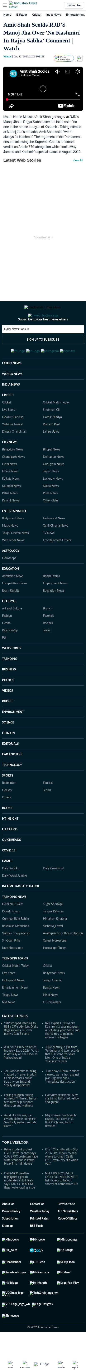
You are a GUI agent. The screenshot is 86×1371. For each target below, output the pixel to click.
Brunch (47, 629)
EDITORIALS (10, 764)
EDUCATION (10, 589)
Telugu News (10, 1015)
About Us (8, 1224)
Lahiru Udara (51, 452)
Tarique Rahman (53, 932)
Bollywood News (13, 538)
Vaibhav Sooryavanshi (16, 953)
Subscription (10, 1239)
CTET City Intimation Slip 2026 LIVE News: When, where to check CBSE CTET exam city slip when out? (61, 1177)
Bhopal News (51, 470)
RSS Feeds (36, 1246)
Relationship (10, 650)
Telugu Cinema (52, 1000)
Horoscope (9, 578)
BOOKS (7, 828)
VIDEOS (7, 711)
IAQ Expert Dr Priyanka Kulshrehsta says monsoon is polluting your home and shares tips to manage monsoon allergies (62, 1050)
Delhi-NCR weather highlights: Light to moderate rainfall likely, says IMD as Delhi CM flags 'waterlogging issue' (19, 1201)
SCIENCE (8, 743)
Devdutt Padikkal (13, 437)
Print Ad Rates (39, 1239)
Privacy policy (11, 1231)
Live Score (8, 430)
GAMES (7, 881)
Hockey (7, 810)
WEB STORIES (11, 668)
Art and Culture (12, 629)
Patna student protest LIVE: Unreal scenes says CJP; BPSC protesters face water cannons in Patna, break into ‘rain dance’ (21, 1177)
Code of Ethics (67, 1239)
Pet (4, 658)
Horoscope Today (54, 968)
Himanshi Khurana (55, 939)
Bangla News (51, 1008)
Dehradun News (53, 477)
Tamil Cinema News (55, 546)
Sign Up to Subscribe (43, 356)
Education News (53, 611)
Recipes (48, 643)
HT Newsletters (68, 1231)
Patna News (10, 513)
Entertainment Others (57, 560)
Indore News (10, 491)
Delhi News (9, 484)
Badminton (9, 803)
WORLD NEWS (12, 394)
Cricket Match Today (56, 423)
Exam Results (10, 611)
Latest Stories (15, 1036)
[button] (5, 5)
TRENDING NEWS (14, 917)
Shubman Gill (51, 430)
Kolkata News (11, 499)
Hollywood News (54, 538)
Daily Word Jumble (14, 896)
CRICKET (8, 415)
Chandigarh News (13, 477)
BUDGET (8, 721)
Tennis (47, 810)
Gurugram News (53, 484)
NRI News (8, 1022)
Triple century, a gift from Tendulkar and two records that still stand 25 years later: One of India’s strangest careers (62, 1074)
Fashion (7, 636)
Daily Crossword (53, 888)
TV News (48, 553)
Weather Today (39, 1231)
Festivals (48, 636)
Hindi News (50, 1015)
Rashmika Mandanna (15, 946)
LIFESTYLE (9, 621)
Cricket (36, 14)
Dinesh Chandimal (13, 452)
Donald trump (11, 932)
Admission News (12, 596)
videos (7, 56)
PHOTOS (8, 700)
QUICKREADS (11, 860)
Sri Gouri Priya (11, 961)
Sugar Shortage (53, 924)
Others (6, 817)
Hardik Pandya (52, 437)
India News (53, 14)
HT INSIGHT (10, 839)
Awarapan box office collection (63, 953)
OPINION (8, 753)
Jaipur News (51, 491)
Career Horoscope (54, 961)
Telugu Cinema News (15, 553)
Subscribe (74, 5)
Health (6, 643)
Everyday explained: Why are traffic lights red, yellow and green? (62, 1119)
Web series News (13, 560)
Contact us (37, 1224)
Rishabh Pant (51, 444)
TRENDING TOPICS (15, 979)
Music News (10, 546)
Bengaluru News (12, 470)
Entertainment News (15, 1008)
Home (7, 14)
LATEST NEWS (12, 383)
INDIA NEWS (11, 405)
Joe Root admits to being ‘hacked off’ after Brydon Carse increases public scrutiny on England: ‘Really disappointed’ (20, 1098)
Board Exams (51, 596)
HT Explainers (52, 1022)
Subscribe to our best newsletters (43, 336)
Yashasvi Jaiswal (12, 444)
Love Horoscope (12, 968)
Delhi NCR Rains (12, 924)
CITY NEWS (10, 462)
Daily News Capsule (16, 345)
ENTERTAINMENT (14, 531)
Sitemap (7, 1246)
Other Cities (50, 521)
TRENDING (9, 679)
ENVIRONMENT (13, 732)
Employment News (55, 603)
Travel (46, 650)
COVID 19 (8, 871)
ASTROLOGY (10, 571)
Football (48, 803)
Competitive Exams (14, 603)
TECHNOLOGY (12, 785)
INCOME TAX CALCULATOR (20, 906)
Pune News (50, 513)
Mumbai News (11, 506)
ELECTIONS (10, 849)
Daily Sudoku (10, 888)
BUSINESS (9, 690)
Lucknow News (53, 499)
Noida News (51, 506)
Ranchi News (10, 521)
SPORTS (7, 796)
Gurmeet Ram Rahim (15, 939)
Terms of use (66, 1224)
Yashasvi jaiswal (53, 946)
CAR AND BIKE (12, 774)
